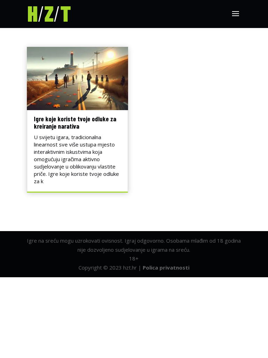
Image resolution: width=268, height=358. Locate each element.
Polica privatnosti (166, 267)
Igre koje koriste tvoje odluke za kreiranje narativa (75, 122)
